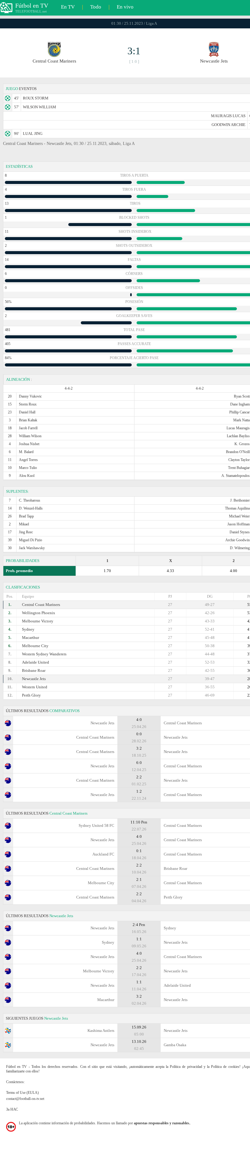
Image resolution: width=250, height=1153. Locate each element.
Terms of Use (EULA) (22, 1092)
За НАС (12, 1109)
